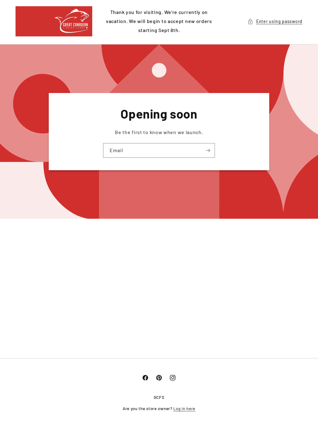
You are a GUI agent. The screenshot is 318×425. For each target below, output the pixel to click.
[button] (275, 21)
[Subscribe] (208, 150)
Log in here (184, 408)
